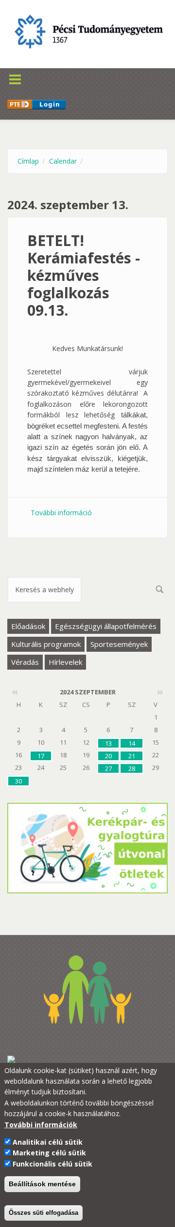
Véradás (25, 662)
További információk (40, 1124)
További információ (61, 512)
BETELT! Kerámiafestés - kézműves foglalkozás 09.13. (83, 275)
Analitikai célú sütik (48, 1142)
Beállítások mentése (42, 1184)
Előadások (28, 626)
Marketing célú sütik (49, 1152)
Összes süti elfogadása (43, 1212)
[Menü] (29, 73)
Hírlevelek (65, 662)
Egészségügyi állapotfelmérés (106, 626)
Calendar (63, 161)
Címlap (28, 161)
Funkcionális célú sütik (52, 1163)
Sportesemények (119, 644)
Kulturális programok (46, 644)
